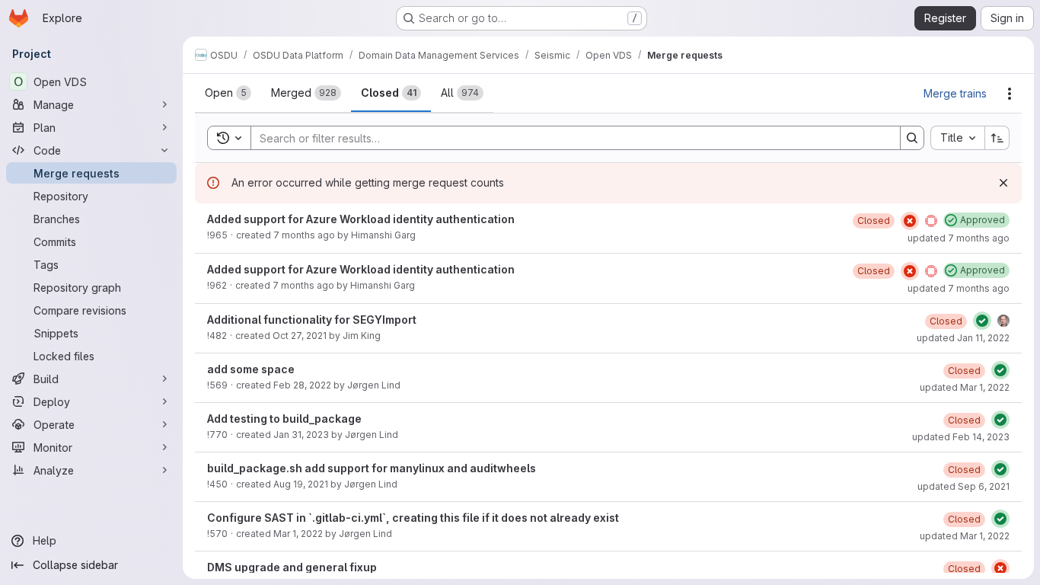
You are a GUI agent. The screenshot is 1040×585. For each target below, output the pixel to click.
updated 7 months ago (959, 238)
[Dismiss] (1003, 183)
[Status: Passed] (982, 321)
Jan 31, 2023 (301, 434)
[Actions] (1009, 94)
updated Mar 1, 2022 (965, 387)
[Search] (912, 138)
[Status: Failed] (910, 221)
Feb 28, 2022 (302, 385)
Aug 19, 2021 (300, 484)
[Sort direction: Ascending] (997, 138)
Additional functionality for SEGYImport (311, 319)
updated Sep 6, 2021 (963, 486)
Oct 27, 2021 (300, 335)
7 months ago (304, 235)
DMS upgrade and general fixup (292, 567)
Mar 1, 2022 (298, 533)
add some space (251, 369)
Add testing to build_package (284, 418)
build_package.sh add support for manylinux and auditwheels (371, 468)
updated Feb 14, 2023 (961, 437)
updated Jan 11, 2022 (963, 338)
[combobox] (957, 138)
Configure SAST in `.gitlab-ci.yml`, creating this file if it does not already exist (413, 517)
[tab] (228, 93)
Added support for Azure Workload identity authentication (361, 219)
